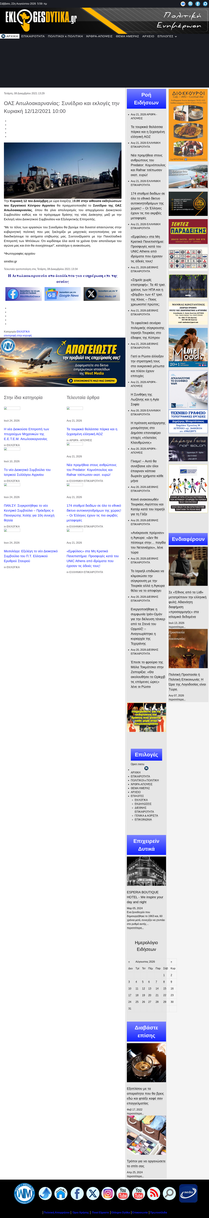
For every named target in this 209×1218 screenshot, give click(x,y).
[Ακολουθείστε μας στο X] (92, 1193)
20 (149, 995)
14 (157, 988)
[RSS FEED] (153, 1193)
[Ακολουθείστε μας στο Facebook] (197, 3)
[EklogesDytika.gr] (104, 20)
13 (149, 988)
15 (164, 988)
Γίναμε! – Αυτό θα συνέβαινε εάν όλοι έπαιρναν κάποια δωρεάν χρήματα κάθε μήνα (147, 471)
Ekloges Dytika (120, 1212)
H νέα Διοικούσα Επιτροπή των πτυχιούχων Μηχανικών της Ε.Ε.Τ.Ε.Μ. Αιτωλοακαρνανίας (26, 434)
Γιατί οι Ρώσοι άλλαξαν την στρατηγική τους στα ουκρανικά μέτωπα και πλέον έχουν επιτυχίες (147, 366)
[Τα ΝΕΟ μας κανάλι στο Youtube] (137, 1193)
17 (129, 995)
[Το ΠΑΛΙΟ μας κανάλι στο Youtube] (122, 1193)
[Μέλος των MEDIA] (187, 1193)
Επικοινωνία (140, 1212)
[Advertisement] (104, 63)
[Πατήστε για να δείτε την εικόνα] (62, 170)
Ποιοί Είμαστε (100, 1212)
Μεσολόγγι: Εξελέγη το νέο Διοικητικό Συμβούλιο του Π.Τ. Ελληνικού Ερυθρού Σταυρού (31, 556)
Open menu (137, 764)
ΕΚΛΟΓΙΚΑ (23, 331)
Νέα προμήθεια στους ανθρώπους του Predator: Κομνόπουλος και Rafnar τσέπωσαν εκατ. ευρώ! (92, 469)
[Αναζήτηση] (205, 3)
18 (137, 995)
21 (157, 995)
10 (129, 988)
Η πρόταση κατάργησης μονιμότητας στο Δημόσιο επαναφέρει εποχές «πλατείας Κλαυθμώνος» (148, 432)
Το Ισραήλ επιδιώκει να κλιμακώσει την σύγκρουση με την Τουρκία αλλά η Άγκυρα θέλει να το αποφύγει (148, 580)
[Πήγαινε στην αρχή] (44, 1193)
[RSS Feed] (190, 3)
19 (143, 995)
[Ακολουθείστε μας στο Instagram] (107, 1193)
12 (143, 988)
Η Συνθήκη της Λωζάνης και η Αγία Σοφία (145, 399)
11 (137, 988)
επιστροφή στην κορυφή (18, 335)
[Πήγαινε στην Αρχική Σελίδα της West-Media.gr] (24, 1193)
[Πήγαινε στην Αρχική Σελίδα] (60, 1193)
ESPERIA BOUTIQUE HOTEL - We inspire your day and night (145, 897)
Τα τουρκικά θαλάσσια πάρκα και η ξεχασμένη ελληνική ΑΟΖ (148, 131)
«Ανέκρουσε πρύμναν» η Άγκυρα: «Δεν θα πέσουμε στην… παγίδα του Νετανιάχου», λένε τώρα (148, 542)
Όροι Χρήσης (80, 1212)
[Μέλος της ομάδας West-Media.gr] (183, 3)
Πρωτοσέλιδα (158, 1212)
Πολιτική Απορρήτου (57, 1212)
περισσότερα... (135, 927)
